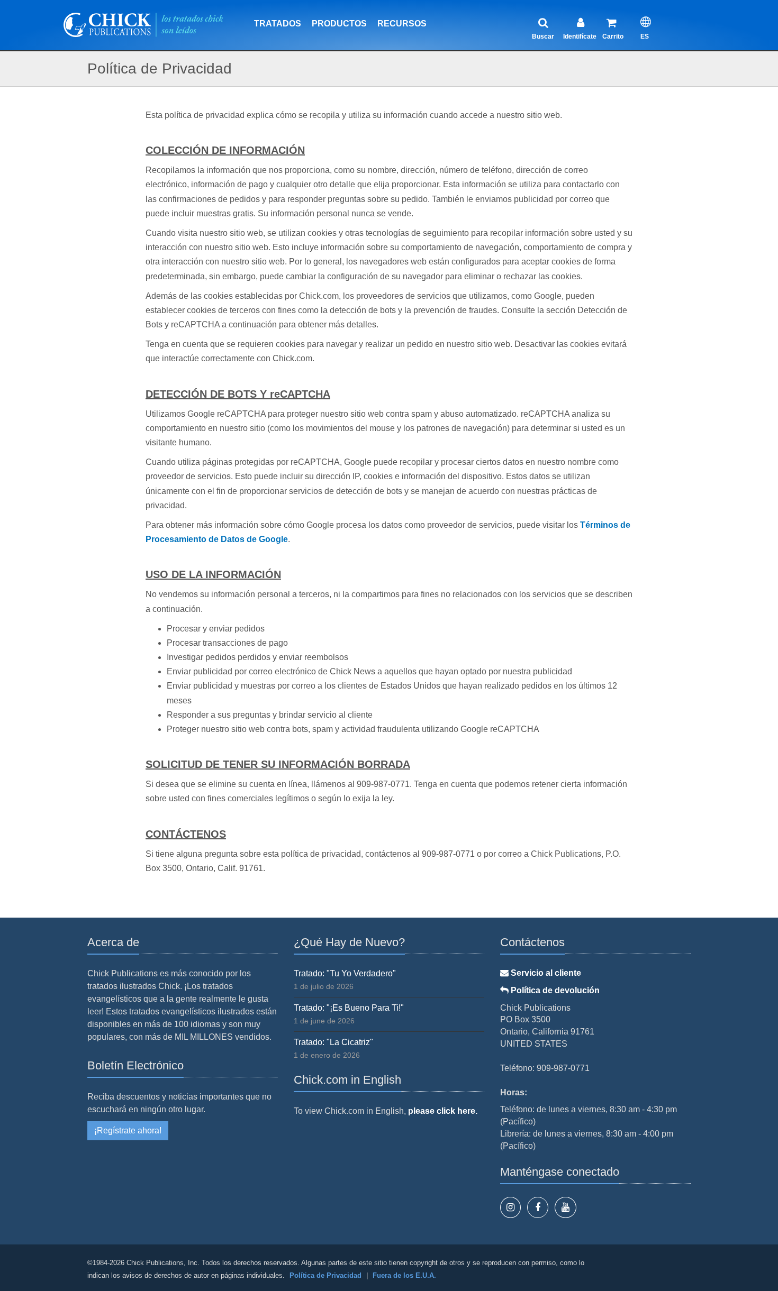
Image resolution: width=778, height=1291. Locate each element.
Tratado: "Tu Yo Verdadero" (345, 973)
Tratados (277, 23)
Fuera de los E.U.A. (404, 1275)
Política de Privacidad (325, 1275)
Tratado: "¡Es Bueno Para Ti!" (349, 1007)
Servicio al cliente (545, 972)
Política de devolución (554, 990)
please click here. (442, 1110)
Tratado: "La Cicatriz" (333, 1042)
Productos (339, 23)
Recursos (402, 23)
